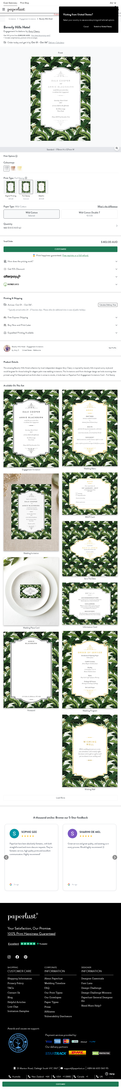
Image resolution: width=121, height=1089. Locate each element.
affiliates (49, 1011)
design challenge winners (96, 992)
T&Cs (11, 988)
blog (10, 997)
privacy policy (16, 983)
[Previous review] (6, 857)
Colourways (9, 162)
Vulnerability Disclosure (58, 1016)
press (47, 1006)
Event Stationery (10, 2)
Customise (60, 249)
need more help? (91, 1005)
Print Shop (24, 2)
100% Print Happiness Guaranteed (31, 933)
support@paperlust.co (74, 1068)
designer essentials (92, 978)
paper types (51, 1002)
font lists (86, 983)
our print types (53, 992)
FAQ (46, 988)
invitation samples (18, 1011)
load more (60, 797)
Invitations (12, 19)
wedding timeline (54, 983)
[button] (113, 3)
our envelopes (52, 997)
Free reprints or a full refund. (75, 255)
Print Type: (14, 178)
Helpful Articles (17, 1002)
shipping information (20, 978)
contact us (14, 992)
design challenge (91, 988)
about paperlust (53, 978)
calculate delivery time (107, 305)
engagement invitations (27, 19)
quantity (8, 224)
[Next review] (115, 857)
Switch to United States (103, 26)
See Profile (112, 347)
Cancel (86, 26)
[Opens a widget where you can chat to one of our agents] (110, 1074)
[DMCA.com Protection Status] (101, 1054)
